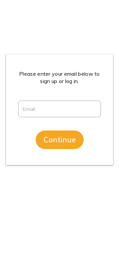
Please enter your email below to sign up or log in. (59, 77)
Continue (60, 139)
